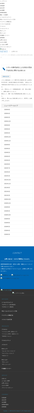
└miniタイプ (5, 355)
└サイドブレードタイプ (8, 353)
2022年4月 (7, 172)
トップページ (3, 1)
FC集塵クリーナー (4, 35)
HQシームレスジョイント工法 (7, 19)
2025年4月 (7, 133)
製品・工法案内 (4, 15)
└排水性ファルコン (7, 336)
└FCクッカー (5, 362)
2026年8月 (7, 109)
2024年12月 (7, 137)
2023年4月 (7, 160)
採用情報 (2, 37)
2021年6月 (7, 187)
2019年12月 (7, 203)
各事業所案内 (3, 12)
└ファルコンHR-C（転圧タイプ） (10, 334)
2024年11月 (7, 140)
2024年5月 (7, 152)
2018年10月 (7, 215)
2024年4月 (7, 156)
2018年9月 (7, 218)
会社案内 (2, 3)
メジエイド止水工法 (5, 24)
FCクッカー (3, 33)
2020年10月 (7, 199)
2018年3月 (7, 234)
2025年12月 (7, 121)
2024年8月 (7, 144)
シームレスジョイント (5, 17)
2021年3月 (7, 195)
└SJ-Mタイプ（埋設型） (8, 307)
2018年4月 (7, 230)
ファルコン (3, 26)
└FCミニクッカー (6, 364)
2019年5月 (7, 211)
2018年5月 (7, 226)
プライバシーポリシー (5, 46)
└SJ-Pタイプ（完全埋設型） (9, 304)
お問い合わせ (3, 40)
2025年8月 (7, 125)
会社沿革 (2, 8)
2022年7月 (7, 168)
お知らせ (4, 378)
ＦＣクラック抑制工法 (5, 21)
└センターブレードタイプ (8, 351)
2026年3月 (7, 117)
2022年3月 (7, 176)
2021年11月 (7, 183)
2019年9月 (7, 207)
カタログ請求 (3, 42)
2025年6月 (7, 129)
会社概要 (2, 10)
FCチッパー (3, 30)
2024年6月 (7, 148)
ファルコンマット (4, 28)
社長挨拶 (2, 5)
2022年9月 (7, 164)
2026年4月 (7, 113)
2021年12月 (7, 179)
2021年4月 (7, 191)
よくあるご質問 (4, 44)
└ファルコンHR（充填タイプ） (10, 331)
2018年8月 (7, 222)
